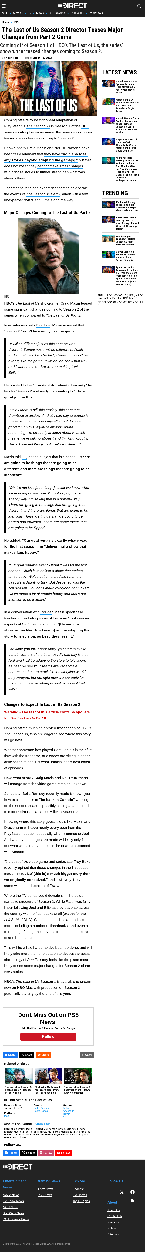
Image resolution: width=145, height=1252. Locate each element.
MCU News (10, 1207)
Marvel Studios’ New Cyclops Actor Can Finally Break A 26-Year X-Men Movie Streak (126, 87)
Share (12, 1054)
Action (66, 1108)
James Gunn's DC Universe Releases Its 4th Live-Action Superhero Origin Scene (127, 105)
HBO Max (128, 298)
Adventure (68, 1111)
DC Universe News (16, 1219)
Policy (111, 1228)
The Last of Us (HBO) (121, 295)
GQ (24, 457)
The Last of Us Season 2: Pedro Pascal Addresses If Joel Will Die (18, 1090)
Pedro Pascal (41, 1111)
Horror (66, 1113)
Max (6, 1115)
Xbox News (45, 1189)
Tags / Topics (81, 1201)
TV (29, 13)
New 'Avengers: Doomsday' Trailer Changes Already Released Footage (125, 240)
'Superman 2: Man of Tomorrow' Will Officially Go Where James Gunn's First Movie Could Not (126, 145)
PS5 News (45, 1195)
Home (5, 22)
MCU (5, 13)
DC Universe (57, 13)
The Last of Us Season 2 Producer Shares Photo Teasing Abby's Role (47, 1090)
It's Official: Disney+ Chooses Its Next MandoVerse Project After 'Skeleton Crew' (127, 206)
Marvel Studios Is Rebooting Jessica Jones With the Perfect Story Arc (125, 256)
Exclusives (79, 1195)
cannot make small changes (60, 166)
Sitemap (113, 1234)
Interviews (96, 13)
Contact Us (114, 1216)
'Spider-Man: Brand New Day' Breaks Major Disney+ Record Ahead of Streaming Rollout (127, 223)
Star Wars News (13, 1213)
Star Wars (77, 13)
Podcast (77, 1189)
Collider (46, 612)
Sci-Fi (66, 1116)
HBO (85, 126)
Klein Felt (12, 58)
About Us (113, 1210)
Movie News (11, 1195)
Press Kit (113, 1222)
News (40, 13)
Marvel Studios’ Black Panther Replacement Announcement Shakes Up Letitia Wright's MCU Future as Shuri (127, 125)
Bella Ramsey (41, 1108)
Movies (18, 13)
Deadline (43, 325)
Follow (13, 1152)
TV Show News (13, 1201)
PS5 (16, 22)
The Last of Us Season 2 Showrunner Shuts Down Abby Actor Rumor (77, 1090)
